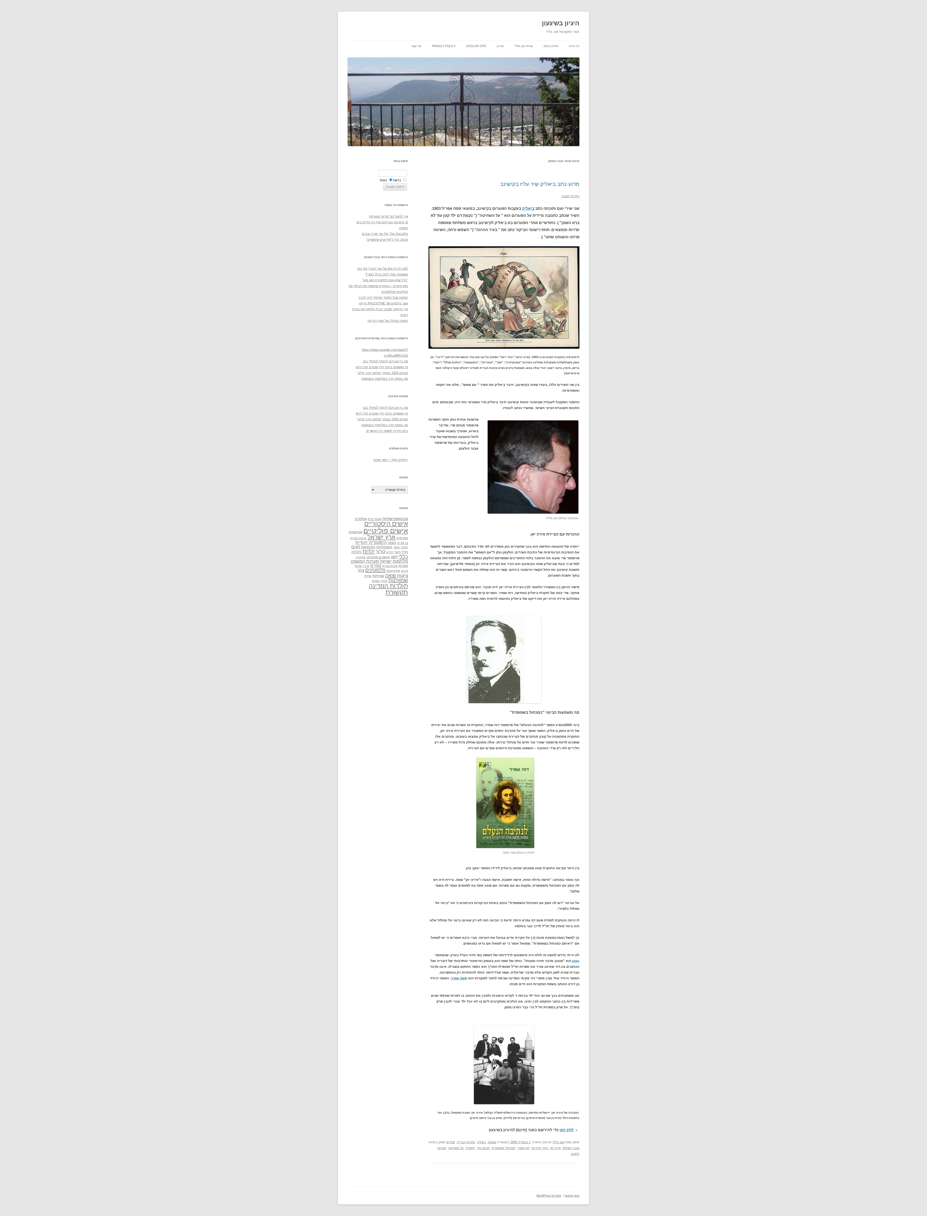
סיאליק (470, 1148)
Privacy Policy (444, 46)
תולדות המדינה (388, 585)
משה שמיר (459, 978)
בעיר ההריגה (539, 1148)
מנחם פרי (483, 1148)
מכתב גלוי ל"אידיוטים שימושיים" (387, 239)
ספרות (403, 566)
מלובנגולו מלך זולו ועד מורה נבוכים (385, 234)
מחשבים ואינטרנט (378, 557)
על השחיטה (456, 1148)
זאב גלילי (558, 1142)
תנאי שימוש (572, 1195)
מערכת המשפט (365, 561)
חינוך (397, 552)
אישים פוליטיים (385, 531)
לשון (394, 557)
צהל (361, 570)
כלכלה (356, 552)
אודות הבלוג (551, 46)
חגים (355, 546)
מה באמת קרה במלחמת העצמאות (384, 379)
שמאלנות (398, 580)
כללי (403, 556)
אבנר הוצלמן (571, 1148)
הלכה (404, 547)
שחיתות (378, 576)
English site (476, 46)
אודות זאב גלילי (523, 46)
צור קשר (416, 46)
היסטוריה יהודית (370, 542)
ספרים (450, 1142)
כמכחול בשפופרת (503, 1148)
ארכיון (500, 46)
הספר (396, 547)
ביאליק (528, 208)
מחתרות (360, 557)
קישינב (575, 1154)
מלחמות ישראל (394, 561)
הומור (391, 543)
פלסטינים (375, 570)
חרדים (389, 552)
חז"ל (405, 552)
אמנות (492, 1142)
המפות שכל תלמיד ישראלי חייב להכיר (383, 297)
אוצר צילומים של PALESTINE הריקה (383, 303)
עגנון (575, 961)
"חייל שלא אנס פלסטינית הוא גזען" (385, 280)
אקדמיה (402, 538)
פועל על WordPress (548, 1195)
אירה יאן (555, 1148)
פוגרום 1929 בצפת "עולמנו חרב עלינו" (382, 373)
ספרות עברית (466, 1142)
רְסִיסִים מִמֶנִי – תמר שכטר (390, 460)
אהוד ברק (374, 519)
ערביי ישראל (362, 565)
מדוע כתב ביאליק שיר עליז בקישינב (539, 184)
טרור (380, 551)
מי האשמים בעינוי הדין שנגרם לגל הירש (382, 367)
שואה (390, 575)
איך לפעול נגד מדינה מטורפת (388, 216)
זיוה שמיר (523, 1148)
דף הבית (574, 46)
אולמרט (361, 519)
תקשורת (397, 592)
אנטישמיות (355, 532)
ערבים (404, 570)
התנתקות (368, 547)
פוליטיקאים (393, 571)
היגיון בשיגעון (560, 23)
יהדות (369, 551)
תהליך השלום (379, 581)
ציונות (402, 575)
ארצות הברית (358, 538)
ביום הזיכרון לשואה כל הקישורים (387, 431)
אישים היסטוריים (386, 523)
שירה (367, 576)
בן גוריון (402, 543)
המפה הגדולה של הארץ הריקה (387, 321)
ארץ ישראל (381, 537)
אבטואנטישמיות (395, 518)
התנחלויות (384, 547)
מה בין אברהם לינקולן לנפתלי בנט (385, 361)
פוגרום (442, 1148)
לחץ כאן (567, 1130)
